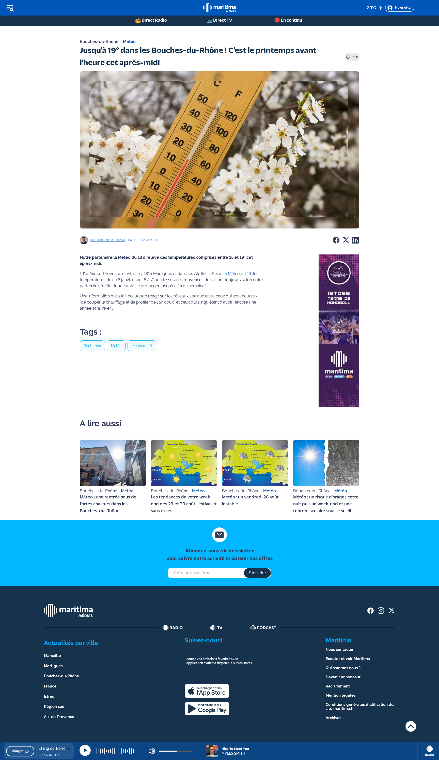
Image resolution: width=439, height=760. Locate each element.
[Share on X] (346, 240)
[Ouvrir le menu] (36, 8)
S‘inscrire (257, 572)
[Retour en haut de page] (410, 726)
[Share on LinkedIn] (355, 240)
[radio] (173, 628)
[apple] (207, 691)
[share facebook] (370, 610)
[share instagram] (381, 610)
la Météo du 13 (237, 273)
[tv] (216, 628)
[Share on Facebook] (336, 240)
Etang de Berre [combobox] (52, 748)
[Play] (85, 750)
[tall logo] (219, 7)
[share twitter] (391, 610)
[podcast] (263, 628)
